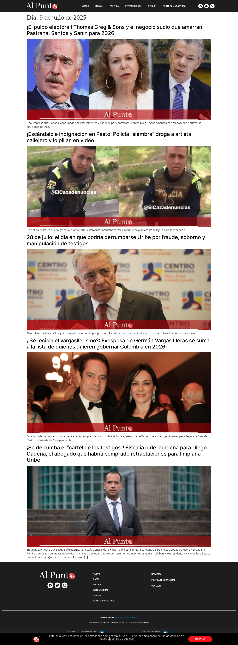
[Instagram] (212, 6)
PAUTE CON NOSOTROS (174, 6)
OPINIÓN (152, 6)
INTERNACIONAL (133, 6)
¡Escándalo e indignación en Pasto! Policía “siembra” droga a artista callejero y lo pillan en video (109, 137)
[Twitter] (57, 585)
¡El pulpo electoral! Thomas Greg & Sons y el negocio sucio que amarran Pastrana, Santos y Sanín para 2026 (114, 30)
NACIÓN (99, 6)
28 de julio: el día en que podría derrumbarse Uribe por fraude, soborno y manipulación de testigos (116, 240)
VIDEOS (85, 6)
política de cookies (122, 638)
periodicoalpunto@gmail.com (126, 617)
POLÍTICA (114, 6)
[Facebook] (200, 6)
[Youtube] (206, 6)
